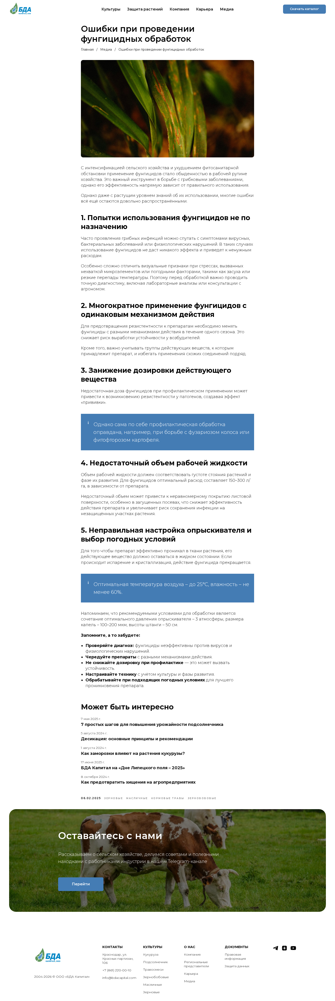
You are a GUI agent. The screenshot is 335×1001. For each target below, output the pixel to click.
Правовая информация (235, 956)
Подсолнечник (155, 962)
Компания (179, 9)
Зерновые (151, 992)
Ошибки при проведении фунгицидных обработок (161, 49)
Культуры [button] (110, 9)
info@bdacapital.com (119, 978)
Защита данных (237, 966)
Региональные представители (196, 964)
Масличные (152, 985)
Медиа (227, 9)
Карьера (204, 9)
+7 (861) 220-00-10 (116, 970)
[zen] (284, 950)
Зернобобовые (156, 977)
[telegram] (275, 950)
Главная (87, 49)
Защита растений (145, 9)
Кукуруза (150, 954)
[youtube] (293, 950)
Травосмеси (153, 969)
